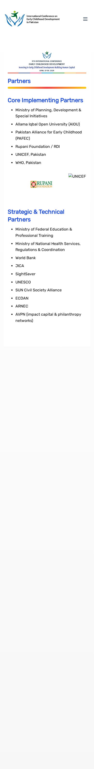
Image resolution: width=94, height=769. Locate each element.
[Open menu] (85, 19)
